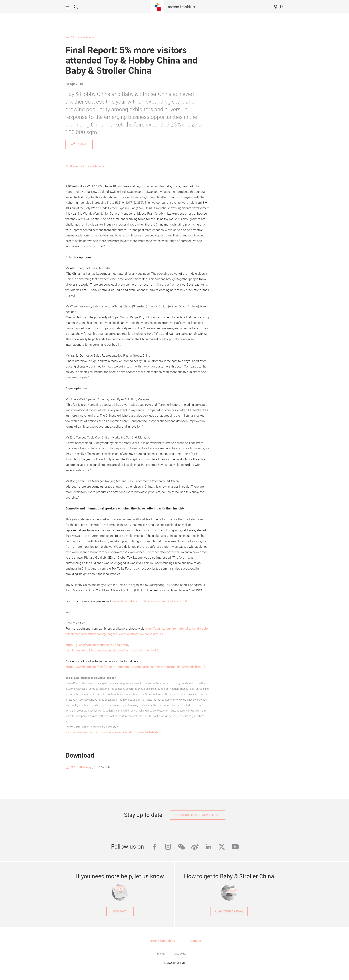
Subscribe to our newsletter (197, 815)
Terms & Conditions (161, 941)
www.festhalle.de (148, 732)
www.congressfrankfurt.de (116, 732)
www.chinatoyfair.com (127, 601)
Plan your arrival (229, 911)
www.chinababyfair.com (167, 601)
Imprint (161, 953)
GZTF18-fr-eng (81, 767)
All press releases (83, 37)
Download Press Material (87, 166)
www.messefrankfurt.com (80, 732)
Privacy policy (178, 953)
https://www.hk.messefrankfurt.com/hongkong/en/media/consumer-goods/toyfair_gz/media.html (133, 667)
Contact (120, 911)
